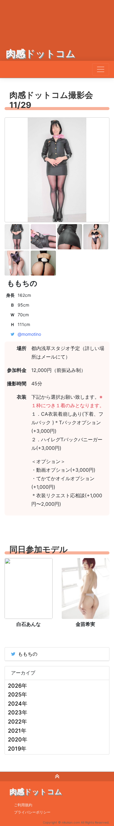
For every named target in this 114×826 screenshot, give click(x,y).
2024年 (17, 703)
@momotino (29, 334)
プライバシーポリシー (32, 812)
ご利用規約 (23, 805)
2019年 (17, 748)
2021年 (17, 730)
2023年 (17, 712)
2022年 (17, 721)
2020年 (17, 739)
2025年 (17, 694)
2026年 (17, 685)
